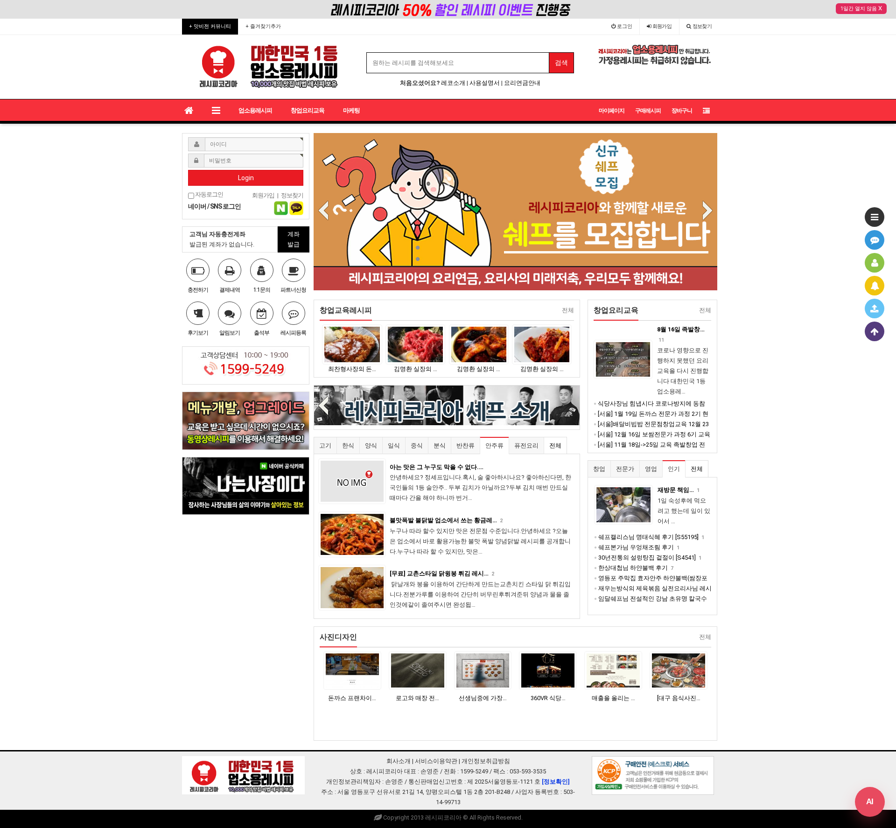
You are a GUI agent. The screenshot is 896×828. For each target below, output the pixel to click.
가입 (662, 26)
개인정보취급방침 (486, 761)
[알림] (874, 285)
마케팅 (351, 110)
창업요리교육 (307, 110)
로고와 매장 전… (417, 698)
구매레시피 (648, 110)
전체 (555, 445)
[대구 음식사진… (678, 698)
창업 (599, 468)
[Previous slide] (323, 211)
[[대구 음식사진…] (678, 670)
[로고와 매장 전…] (417, 670)
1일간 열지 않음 (858, 9)
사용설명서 (484, 82)
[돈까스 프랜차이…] (352, 670)
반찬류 (465, 445)
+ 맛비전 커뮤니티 (210, 26)
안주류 (494, 445)
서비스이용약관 (436, 761)
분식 (440, 445)
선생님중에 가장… (483, 698)
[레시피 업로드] (874, 308)
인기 (674, 468)
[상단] (874, 331)
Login (246, 178)
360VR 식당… (548, 698)
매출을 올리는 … (613, 698)
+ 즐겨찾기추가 (263, 26)
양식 (371, 445)
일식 (394, 445)
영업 (651, 468)
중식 (417, 445)
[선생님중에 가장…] (483, 670)
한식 (348, 445)
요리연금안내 (522, 82)
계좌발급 (293, 239)
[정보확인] (556, 781)
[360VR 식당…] (547, 670)
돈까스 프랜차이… (352, 698)
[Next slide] (707, 211)
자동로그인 (208, 194)
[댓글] (874, 240)
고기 (325, 445)
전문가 (625, 468)
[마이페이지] (874, 263)
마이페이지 (611, 110)
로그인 (624, 26)
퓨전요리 (526, 445)
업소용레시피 (255, 110)
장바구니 (682, 110)
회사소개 (398, 761)
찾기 (702, 26)
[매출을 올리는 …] (613, 670)
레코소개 (453, 82)
